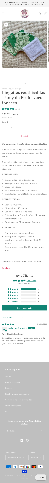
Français (34, 457)
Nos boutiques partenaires (17, 394)
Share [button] (7, 268)
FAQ (7, 411)
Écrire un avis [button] (24, 308)
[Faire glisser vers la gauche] (18, 83)
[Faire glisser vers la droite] (30, 83)
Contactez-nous (12, 382)
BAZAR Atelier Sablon (17, 476)
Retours (8, 388)
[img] (8, 324)
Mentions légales (13, 405)
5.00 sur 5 (31, 280)
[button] (3, 14)
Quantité (5, 122)
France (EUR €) (14, 457)
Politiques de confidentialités (18, 400)
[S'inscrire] (41, 431)
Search (8, 376)
